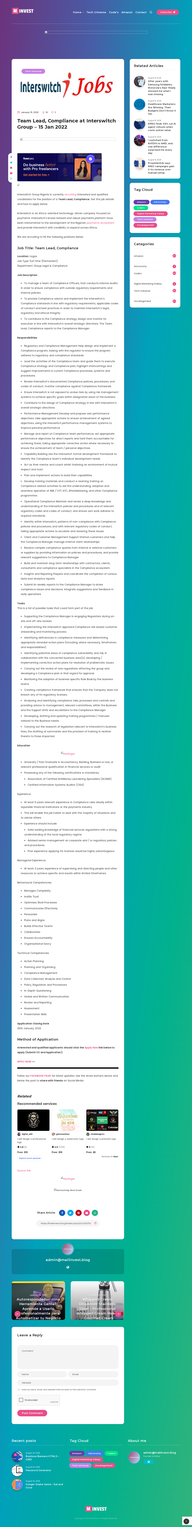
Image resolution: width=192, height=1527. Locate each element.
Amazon (127, 12)
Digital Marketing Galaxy (150, 213)
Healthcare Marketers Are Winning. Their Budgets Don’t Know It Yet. (162, 109)
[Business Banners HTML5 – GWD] (17, 1456)
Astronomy (160, 202)
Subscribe (166, 12)
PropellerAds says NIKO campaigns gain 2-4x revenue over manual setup (161, 168)
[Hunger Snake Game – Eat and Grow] (17, 1484)
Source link (24, 1170)
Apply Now (91, 1047)
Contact (141, 12)
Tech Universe (96, 12)
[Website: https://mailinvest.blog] (67, 1267)
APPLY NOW (24, 1061)
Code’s (114, 12)
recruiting (71, 194)
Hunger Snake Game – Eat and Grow (44, 1486)
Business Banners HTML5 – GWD (42, 1458)
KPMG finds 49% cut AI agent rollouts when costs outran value (162, 127)
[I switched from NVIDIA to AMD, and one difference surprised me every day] (139, 140)
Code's (141, 208)
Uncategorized (145, 225)
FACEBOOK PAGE (40, 1075)
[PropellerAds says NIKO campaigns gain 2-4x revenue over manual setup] (139, 163)
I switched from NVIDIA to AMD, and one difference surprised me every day (160, 147)
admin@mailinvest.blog (68, 1260)
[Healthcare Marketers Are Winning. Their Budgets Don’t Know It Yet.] (139, 104)
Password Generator (38, 1470)
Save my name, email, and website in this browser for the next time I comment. (59, 1389)
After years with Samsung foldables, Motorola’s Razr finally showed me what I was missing (162, 88)
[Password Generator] (17, 1470)
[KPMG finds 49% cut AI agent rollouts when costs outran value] (139, 124)
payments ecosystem (100, 223)
